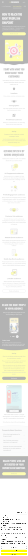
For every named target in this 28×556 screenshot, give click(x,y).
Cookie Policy (21, 543)
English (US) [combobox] (19, 512)
